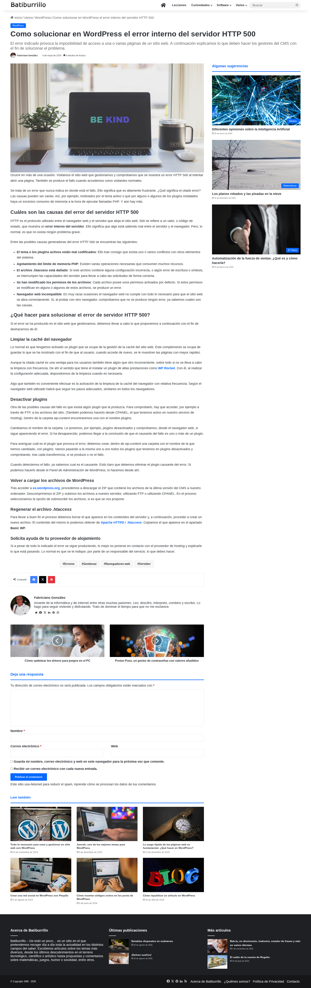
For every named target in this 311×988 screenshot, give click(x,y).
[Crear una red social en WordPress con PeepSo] (40, 875)
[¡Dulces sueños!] (119, 958)
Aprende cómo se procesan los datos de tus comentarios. (115, 784)
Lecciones (179, 5)
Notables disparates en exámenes (152, 941)
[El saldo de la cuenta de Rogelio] (217, 962)
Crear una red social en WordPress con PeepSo (39, 895)
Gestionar (90, 563)
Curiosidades (200, 5)
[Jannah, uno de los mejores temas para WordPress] (107, 824)
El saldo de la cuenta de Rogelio (250, 957)
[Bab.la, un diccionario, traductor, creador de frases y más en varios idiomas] (217, 946)
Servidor (145, 563)
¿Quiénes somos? (237, 981)
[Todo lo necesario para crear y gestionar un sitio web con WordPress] (40, 824)
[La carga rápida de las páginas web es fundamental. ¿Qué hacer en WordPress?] (173, 824)
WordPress (43, 17)
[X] (45, 612)
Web (114, 746)
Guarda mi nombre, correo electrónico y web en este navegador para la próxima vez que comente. (89, 761)
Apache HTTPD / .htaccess (121, 522)
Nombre (17, 731)
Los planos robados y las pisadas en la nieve (246, 194)
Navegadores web (117, 563)
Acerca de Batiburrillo (205, 981)
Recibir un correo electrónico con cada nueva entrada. (55, 769)
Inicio (17, 17)
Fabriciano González (27, 55)
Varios (240, 5)
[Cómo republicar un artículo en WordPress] (173, 875)
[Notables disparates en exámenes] (119, 944)
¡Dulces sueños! (141, 954)
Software (223, 5)
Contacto (293, 981)
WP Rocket (166, 368)
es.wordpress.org (46, 488)
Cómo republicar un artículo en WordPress (169, 895)
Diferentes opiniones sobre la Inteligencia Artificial (251, 129)
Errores (69, 563)
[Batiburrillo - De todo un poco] (28, 5)
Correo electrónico (25, 746)
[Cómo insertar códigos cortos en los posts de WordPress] (107, 875)
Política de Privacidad (268, 981)
